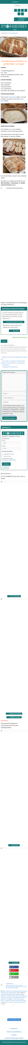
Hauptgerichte (17, 357)
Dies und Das (10, 357)
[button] (14, 967)
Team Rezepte (20, 363)
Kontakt (14, 1035)
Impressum (14, 1028)
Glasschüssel (12, 97)
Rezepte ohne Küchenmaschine (9, 363)
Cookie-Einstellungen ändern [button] (14, 1038)
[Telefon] (22, 13)
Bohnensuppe (5, 365)
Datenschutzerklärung (8, 415)
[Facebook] (15, 10)
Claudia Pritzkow (14, 33)
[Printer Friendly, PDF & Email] (20, 337)
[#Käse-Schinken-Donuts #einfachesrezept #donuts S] (14, 1003)
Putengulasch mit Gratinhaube (9, 367)
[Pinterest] (22, 10)
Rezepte (4, 357)
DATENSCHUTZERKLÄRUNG (9, 460)
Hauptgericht (13, 361)
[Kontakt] (19, 13)
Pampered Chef (21, 361)
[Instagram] (19, 10)
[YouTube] (25, 10)
